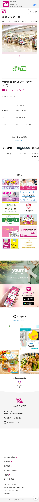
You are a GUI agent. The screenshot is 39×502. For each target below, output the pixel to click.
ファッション (25, 21)
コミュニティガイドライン (12, 490)
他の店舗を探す (10, 457)
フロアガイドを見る (25, 124)
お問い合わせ (8, 493)
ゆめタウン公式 (18, 321)
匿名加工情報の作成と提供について (14, 487)
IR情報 (6, 475)
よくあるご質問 (10, 470)
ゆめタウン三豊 (6, 21)
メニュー (36, 11)
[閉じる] (1, 4)
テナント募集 (9, 479)
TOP (35, 497)
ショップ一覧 (15, 21)
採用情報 (7, 466)
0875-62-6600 (14, 418)
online (30, 11)
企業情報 (7, 462)
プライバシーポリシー (10, 484)
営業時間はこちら (13, 423)
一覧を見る (19, 140)
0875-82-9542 (21, 117)
